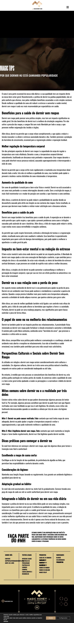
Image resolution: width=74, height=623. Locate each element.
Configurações (63, 618)
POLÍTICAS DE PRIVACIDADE (26, 562)
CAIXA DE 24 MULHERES (42, 560)
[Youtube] (66, 604)
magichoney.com (9, 601)
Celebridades (60, 560)
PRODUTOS (42, 555)
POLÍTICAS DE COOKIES (26, 566)
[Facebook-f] (61, 598)
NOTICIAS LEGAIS (27, 559)
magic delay (43, 572)
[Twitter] (66, 599)
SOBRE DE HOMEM (44, 568)
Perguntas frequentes (59, 562)
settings (6, 621)
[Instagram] (61, 603)
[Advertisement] (37, 24)
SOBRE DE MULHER (44, 570)
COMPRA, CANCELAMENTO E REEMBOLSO (27, 571)
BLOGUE (58, 557)
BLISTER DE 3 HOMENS (43, 562)
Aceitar (51, 618)
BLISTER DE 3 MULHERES (43, 565)
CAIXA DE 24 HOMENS (45, 558)
